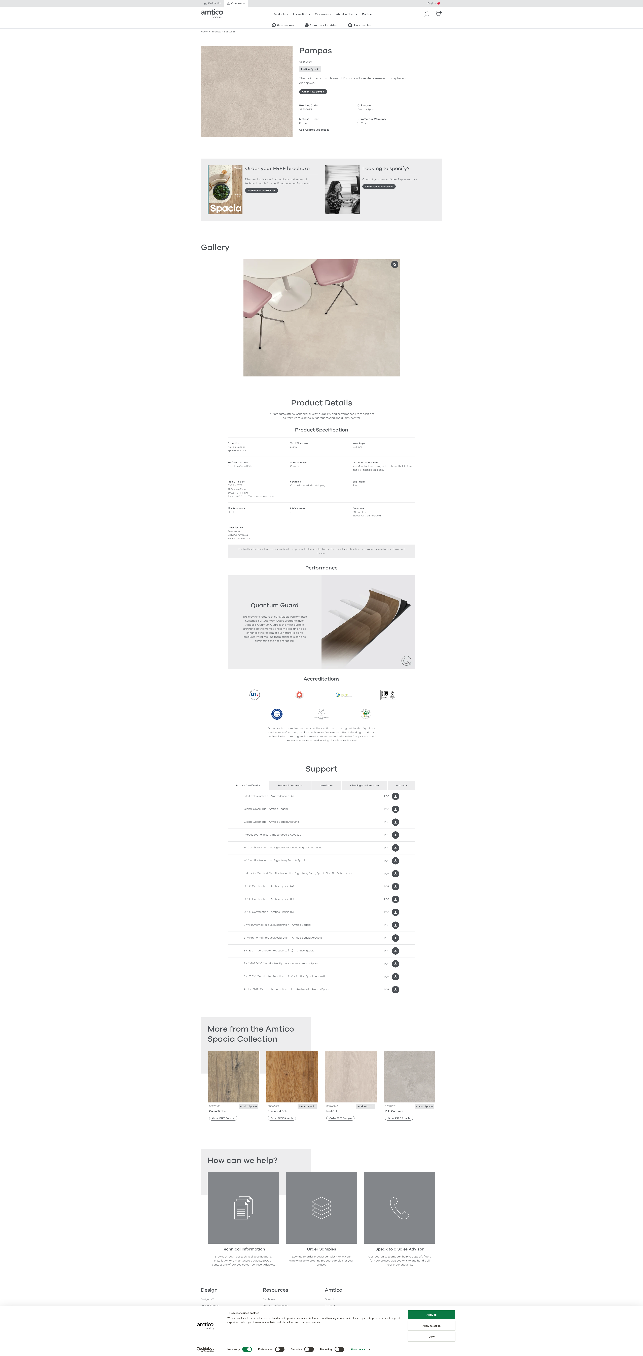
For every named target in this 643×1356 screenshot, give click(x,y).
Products (279, 14)
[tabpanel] (321, 893)
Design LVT (207, 1299)
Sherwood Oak (277, 1111)
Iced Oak (332, 1111)
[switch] (279, 1349)
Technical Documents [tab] (290, 785)
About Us (330, 1305)
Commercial (238, 3)
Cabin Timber (218, 1111)
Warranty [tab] (401, 785)
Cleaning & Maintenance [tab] (364, 785)
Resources (322, 14)
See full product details (314, 130)
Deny (431, 1336)
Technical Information (275, 1305)
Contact (367, 14)
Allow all (431, 1314)
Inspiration (300, 14)
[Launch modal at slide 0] (394, 264)
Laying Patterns (210, 1305)
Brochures (269, 1299)
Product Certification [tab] (248, 785)
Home (204, 31)
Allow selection (431, 1325)
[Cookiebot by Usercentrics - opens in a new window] (205, 1349)
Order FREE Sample (313, 91)
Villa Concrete (394, 1111)
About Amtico (345, 14)
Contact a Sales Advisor (379, 186)
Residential (214, 3)
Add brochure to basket (261, 190)
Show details (358, 1349)
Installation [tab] (326, 785)
